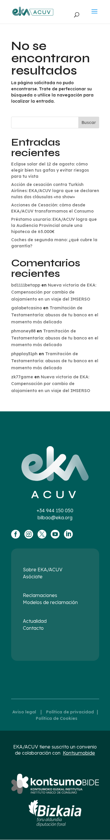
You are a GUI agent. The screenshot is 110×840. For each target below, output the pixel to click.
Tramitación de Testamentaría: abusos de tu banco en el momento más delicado (54, 315)
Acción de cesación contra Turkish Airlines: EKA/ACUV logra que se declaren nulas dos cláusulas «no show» (55, 190)
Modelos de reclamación (50, 602)
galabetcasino (26, 308)
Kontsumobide (79, 753)
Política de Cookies (56, 718)
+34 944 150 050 (55, 510)
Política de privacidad (70, 712)
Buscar (89, 122)
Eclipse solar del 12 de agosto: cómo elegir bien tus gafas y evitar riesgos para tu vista (50, 170)
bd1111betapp (25, 285)
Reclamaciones (40, 595)
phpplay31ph (24, 353)
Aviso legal (24, 712)
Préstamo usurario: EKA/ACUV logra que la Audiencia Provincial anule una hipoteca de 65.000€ (54, 225)
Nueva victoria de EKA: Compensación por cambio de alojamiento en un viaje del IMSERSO (53, 292)
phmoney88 (23, 331)
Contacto (33, 628)
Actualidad (35, 621)
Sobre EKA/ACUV (42, 569)
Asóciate (33, 576)
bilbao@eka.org (55, 517)
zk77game (22, 377)
